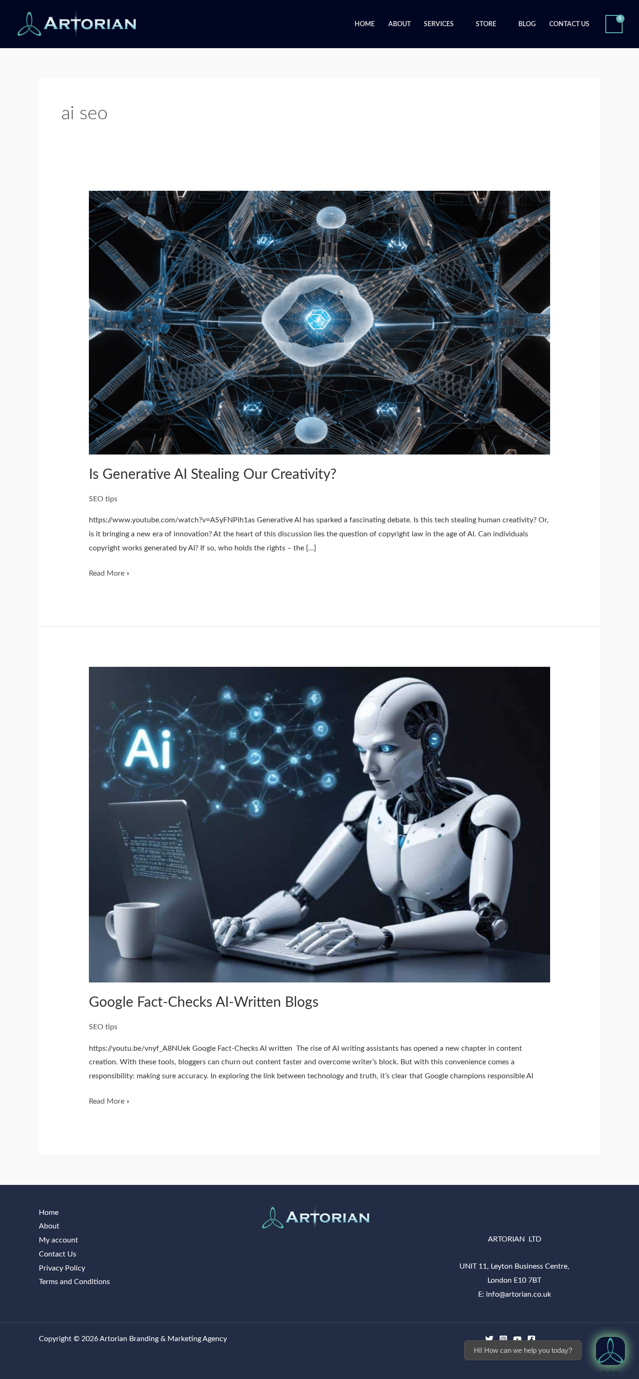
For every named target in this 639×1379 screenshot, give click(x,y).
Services (439, 24)
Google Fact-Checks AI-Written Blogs (204, 1003)
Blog (527, 24)
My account (58, 1240)
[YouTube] (517, 1339)
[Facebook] (531, 1339)
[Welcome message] (610, 1351)
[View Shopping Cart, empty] (614, 24)
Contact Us (569, 24)
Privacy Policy (62, 1268)
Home (365, 24)
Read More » (109, 572)
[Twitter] (489, 1339)
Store (486, 24)
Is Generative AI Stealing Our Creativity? (212, 475)
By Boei (610, 1372)
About (399, 24)
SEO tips (103, 499)
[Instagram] (503, 1339)
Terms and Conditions (74, 1281)
